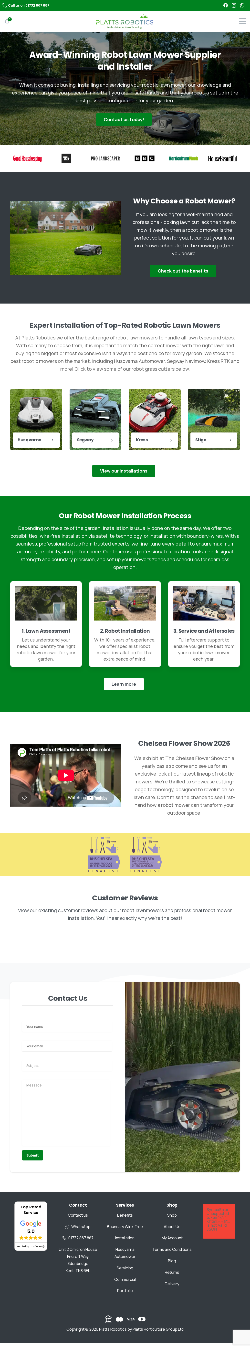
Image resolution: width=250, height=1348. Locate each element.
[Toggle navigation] (243, 21)
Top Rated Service (31, 1209)
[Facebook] (225, 5)
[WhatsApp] (242, 5)
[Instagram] (234, 5)
